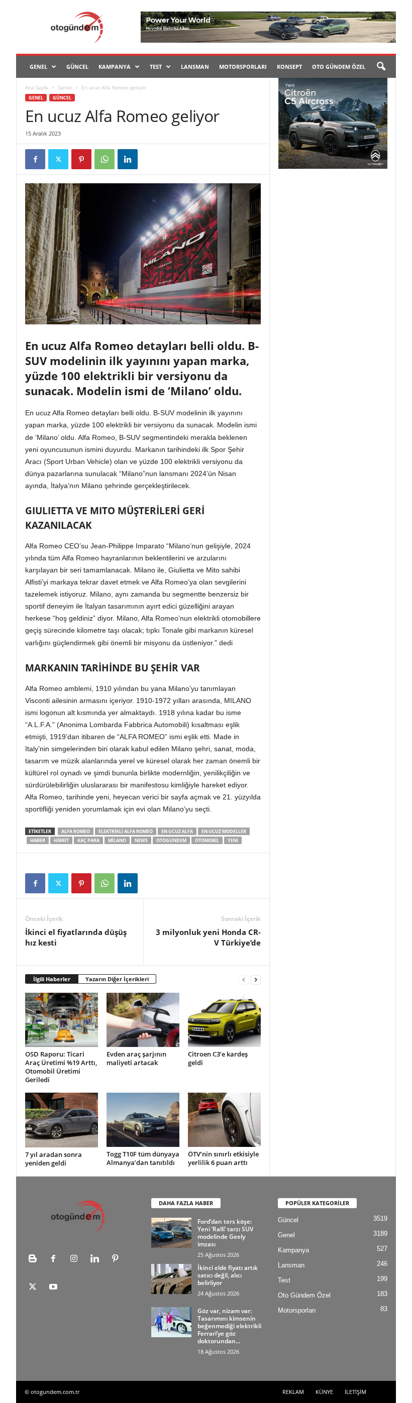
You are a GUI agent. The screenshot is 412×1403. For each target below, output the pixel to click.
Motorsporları (243, 66)
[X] (58, 159)
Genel (38, 66)
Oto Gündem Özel (338, 66)
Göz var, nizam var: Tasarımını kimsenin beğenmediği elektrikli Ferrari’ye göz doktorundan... (229, 1326)
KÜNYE (324, 1391)
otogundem (171, 840)
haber (37, 840)
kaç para (88, 840)
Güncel (77, 66)
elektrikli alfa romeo (125, 831)
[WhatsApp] (104, 159)
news (141, 840)
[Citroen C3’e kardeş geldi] (224, 1020)
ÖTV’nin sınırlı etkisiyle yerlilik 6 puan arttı (223, 1158)
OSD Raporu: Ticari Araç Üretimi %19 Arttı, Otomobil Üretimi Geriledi (61, 1066)
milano (117, 840)
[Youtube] (54, 1288)
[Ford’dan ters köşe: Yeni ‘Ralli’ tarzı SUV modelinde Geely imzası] (171, 1233)
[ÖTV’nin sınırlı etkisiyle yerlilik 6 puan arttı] (224, 1120)
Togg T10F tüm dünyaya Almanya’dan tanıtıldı (143, 1158)
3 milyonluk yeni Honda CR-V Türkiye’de (208, 937)
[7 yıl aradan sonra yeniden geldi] (61, 1120)
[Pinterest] (81, 159)
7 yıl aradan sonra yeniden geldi (53, 1158)
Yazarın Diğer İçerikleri (117, 979)
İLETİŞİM (355, 1391)
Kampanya (114, 66)
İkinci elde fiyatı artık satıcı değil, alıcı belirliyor (227, 1275)
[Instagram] (76, 1259)
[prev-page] (244, 979)
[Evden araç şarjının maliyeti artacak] (143, 1020)
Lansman (195, 66)
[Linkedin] (128, 159)
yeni (233, 840)
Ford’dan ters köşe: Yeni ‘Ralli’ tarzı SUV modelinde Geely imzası (225, 1232)
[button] (381, 67)
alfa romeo (75, 831)
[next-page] (256, 979)
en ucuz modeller (223, 831)
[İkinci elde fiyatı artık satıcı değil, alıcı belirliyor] (171, 1279)
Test (156, 66)
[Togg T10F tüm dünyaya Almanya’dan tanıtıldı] (143, 1120)
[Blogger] (35, 1259)
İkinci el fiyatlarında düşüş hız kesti (76, 937)
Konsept (289, 66)
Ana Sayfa (36, 87)
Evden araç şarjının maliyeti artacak (136, 1058)
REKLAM (293, 1391)
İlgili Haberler (51, 979)
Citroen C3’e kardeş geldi (218, 1058)
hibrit (61, 840)
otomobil (207, 840)
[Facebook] (35, 159)
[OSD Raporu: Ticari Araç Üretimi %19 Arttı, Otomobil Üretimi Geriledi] (61, 1020)
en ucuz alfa (177, 831)
